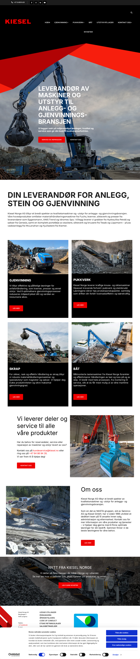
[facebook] (31, 2)
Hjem (47, 22)
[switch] (63, 654)
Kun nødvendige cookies (121, 645)
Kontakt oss (124, 22)
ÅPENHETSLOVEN (47, 618)
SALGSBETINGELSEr (48, 626)
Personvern (45, 615)
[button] (51, 140)
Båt (90, 22)
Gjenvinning (60, 22)
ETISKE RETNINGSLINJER (50, 623)
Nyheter (88, 32)
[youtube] (44, 2)
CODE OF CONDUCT (48, 621)
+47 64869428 (19, 2)
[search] (131, 12)
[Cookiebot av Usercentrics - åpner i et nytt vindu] (14, 654)
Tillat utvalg (121, 639)
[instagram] (36, 2)
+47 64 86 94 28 (38, 453)
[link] (61, 20)
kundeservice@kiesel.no (46, 450)
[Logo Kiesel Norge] (17, 21)
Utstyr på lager (105, 22)
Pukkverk (78, 22)
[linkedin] (40, 2)
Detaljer (116, 655)
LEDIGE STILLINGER (48, 612)
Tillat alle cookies (121, 633)
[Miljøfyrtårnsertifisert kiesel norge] (86, 624)
